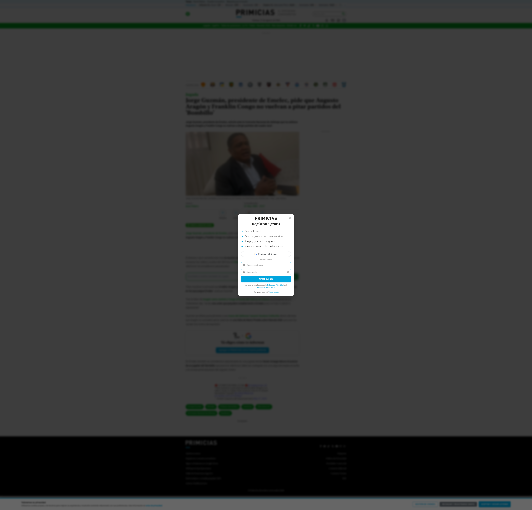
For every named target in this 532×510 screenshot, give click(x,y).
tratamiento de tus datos (266, 288)
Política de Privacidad (275, 285)
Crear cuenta (266, 279)
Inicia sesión (274, 292)
